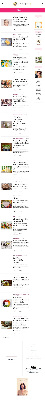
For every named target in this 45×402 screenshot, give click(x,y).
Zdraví (22, 138)
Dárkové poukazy (34, 350)
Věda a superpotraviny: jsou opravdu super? (20, 200)
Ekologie (15, 316)
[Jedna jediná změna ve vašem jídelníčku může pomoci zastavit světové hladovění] (6, 325)
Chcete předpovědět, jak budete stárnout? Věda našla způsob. (20, 19)
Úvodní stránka (33, 346)
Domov (14, 34)
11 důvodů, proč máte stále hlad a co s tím (20, 80)
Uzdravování (15, 54)
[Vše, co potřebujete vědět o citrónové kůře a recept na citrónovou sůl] (6, 169)
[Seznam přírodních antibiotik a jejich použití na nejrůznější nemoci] (6, 63)
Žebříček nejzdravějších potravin (18, 260)
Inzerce (34, 352)
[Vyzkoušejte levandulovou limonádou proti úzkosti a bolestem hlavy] (6, 124)
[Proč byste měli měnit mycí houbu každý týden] (6, 42)
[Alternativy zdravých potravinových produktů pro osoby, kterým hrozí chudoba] (6, 225)
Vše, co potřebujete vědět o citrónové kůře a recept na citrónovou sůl (21, 165)
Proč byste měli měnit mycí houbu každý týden (20, 39)
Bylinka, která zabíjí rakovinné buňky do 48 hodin (21, 279)
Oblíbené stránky (34, 354)
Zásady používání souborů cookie (33, 356)
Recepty (15, 114)
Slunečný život (11, 359)
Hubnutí (15, 238)
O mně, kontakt (33, 348)
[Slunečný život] (22, 4)
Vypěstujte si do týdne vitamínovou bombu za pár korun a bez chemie (21, 144)
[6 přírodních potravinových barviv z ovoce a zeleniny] (6, 303)
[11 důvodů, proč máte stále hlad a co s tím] (6, 84)
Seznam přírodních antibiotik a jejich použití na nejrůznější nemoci (20, 61)
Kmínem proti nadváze (21, 184)
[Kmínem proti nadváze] (6, 186)
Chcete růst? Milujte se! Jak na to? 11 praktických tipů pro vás (20, 100)
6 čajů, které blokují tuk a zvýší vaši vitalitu (21, 242)
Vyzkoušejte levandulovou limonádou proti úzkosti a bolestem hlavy (19, 121)
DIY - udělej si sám (16, 294)
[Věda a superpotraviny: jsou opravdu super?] (6, 204)
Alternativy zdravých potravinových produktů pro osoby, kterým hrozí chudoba (20, 222)
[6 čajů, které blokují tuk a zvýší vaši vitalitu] (6, 245)
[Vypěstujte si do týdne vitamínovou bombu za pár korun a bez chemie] (6, 147)
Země (21, 316)
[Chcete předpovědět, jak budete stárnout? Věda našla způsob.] (6, 22)
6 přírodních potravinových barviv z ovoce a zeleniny (21, 300)
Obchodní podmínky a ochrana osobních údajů (34, 358)
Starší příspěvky (5, 337)
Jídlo (14, 138)
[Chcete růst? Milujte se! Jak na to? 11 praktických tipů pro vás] (6, 102)
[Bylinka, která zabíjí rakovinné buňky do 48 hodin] (6, 283)
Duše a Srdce (15, 94)
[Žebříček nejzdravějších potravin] (6, 263)
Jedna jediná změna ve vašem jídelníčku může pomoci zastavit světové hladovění (21, 321)
